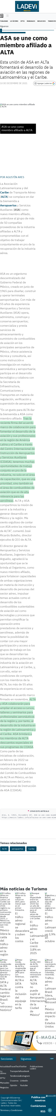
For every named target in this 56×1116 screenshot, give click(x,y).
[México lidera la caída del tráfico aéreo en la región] (5, 910)
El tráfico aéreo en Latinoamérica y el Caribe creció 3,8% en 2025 (39, 937)
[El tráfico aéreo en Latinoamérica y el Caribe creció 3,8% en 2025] (35, 905)
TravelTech (15, 1066)
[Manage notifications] (50, 1110)
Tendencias (15, 1076)
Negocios (41, 21)
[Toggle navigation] (7, 16)
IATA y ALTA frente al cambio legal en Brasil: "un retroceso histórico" (6, 996)
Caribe (4, 192)
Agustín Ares (15, 177)
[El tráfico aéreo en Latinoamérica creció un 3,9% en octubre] (50, 901)
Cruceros (14, 1080)
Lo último (14, 21)
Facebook (24, 1071)
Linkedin (24, 1080)
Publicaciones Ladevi (36, 1067)
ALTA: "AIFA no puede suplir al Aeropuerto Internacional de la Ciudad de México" (38, 997)
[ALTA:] (35, 968)
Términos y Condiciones (11, 1110)
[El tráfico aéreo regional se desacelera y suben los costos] (20, 901)
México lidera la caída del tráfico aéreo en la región (5, 942)
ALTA (4, 197)
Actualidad (5, 1066)
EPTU (22, 21)
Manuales (31, 21)
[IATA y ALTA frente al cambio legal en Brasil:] (5, 969)
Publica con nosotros (38, 1098)
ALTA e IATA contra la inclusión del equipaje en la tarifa (20, 994)
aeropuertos (17, 848)
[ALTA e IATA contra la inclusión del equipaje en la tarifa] (20, 968)
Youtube (24, 1085)
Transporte (15, 1071)
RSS (43, 1111)
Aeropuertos (8, 205)
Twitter (23, 1066)
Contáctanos (38, 1106)
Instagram (25, 1076)
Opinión (13, 1085)
